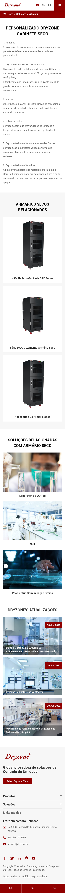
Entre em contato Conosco (20, 821)
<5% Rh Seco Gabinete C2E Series (32, 278)
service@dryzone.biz (19, 844)
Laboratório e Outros (32, 495)
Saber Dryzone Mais (17, 781)
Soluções (21, 14)
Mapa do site (10, 876)
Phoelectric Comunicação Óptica (32, 593)
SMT (32, 544)
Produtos (9, 796)
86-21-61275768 (17, 837)
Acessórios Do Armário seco (32, 417)
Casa (10, 14)
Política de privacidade (34, 876)
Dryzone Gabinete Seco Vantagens (24, 692)
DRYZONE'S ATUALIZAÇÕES (32, 610)
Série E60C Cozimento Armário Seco (32, 347)
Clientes (33, 14)
